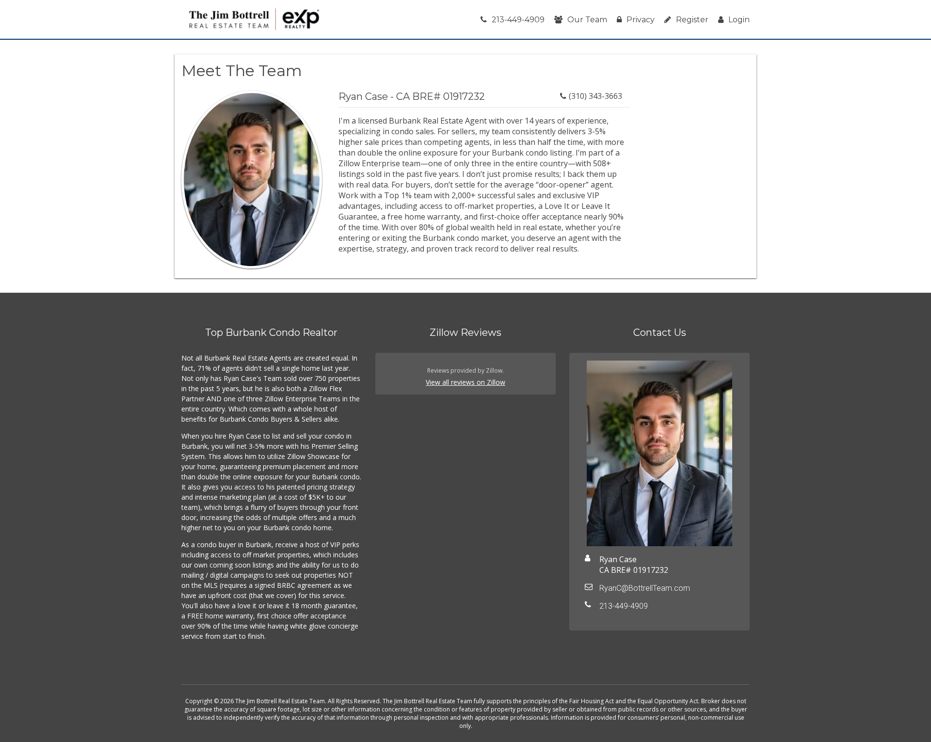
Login (739, 19)
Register (692, 19)
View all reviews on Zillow (465, 382)
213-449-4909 (518, 19)
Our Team (587, 19)
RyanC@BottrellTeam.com (644, 588)
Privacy (640, 19)
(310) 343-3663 (595, 96)
